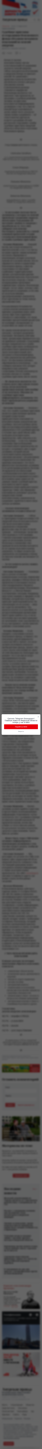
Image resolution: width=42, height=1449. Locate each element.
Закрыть (21, 731)
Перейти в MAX (21, 727)
